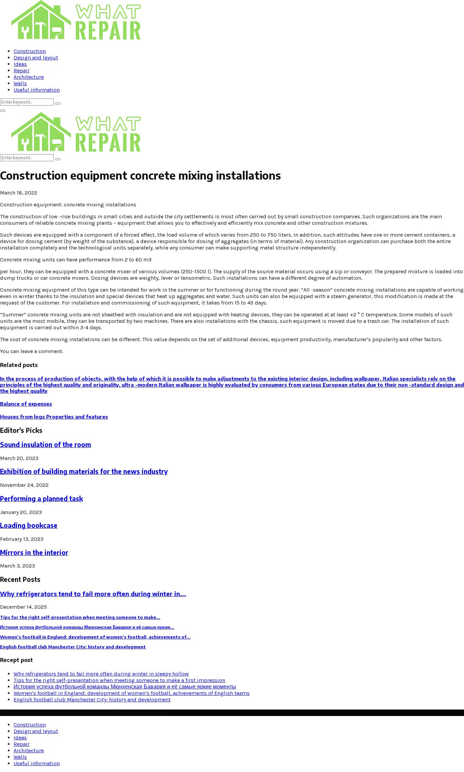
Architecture (29, 77)
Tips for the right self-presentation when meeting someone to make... (80, 617)
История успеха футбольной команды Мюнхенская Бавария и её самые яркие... (87, 627)
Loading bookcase (28, 525)
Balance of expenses (26, 404)
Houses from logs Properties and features (54, 416)
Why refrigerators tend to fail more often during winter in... (93, 594)
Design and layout (36, 57)
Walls (20, 83)
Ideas (20, 64)
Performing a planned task (41, 498)
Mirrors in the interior (34, 552)
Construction (30, 51)
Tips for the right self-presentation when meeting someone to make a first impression (119, 680)
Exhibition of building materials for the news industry (84, 471)
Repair (22, 70)
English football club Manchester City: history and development (73, 646)
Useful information (37, 90)
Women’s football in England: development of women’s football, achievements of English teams (132, 693)
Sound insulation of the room (45, 444)
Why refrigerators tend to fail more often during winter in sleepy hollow (101, 673)
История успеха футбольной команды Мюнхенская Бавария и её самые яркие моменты (125, 686)
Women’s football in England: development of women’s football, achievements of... (95, 637)
